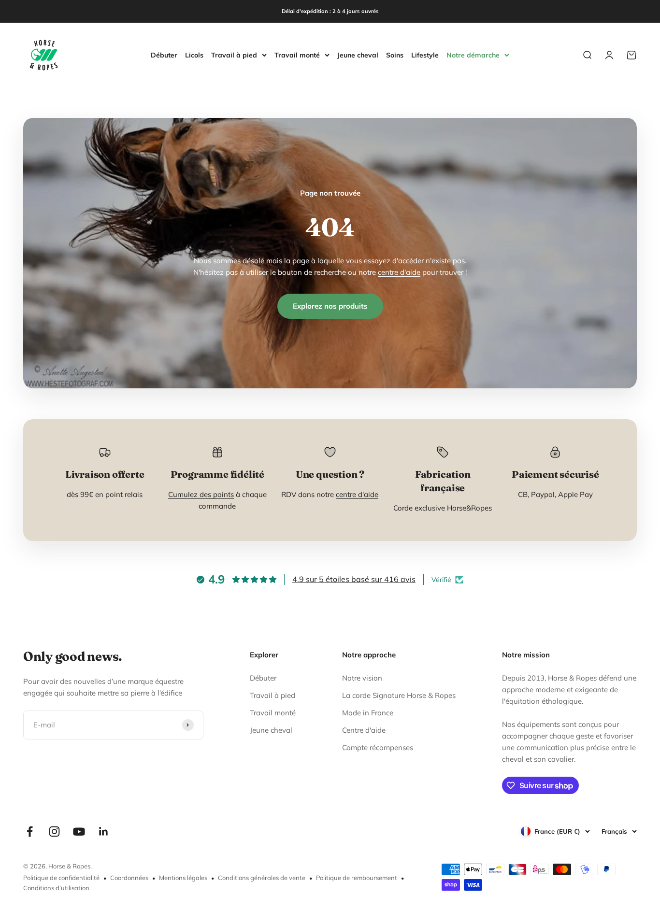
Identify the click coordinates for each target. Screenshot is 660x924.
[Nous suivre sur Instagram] (54, 831)
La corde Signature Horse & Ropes (399, 695)
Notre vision (362, 677)
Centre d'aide (364, 730)
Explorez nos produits (330, 306)
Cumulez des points (201, 494)
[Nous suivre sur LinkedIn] (103, 831)
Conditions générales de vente (261, 877)
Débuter (164, 54)
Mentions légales (183, 877)
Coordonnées (129, 877)
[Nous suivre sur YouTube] (79, 831)
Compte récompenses (377, 747)
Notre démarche (473, 55)
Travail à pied (234, 55)
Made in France (367, 712)
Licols (194, 54)
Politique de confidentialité (61, 877)
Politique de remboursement (356, 877)
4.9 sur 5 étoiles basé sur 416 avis (354, 579)
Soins (394, 54)
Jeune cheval (357, 54)
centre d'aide (399, 272)
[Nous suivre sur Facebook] (29, 831)
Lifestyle (425, 54)
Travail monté (297, 55)
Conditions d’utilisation (56, 888)
